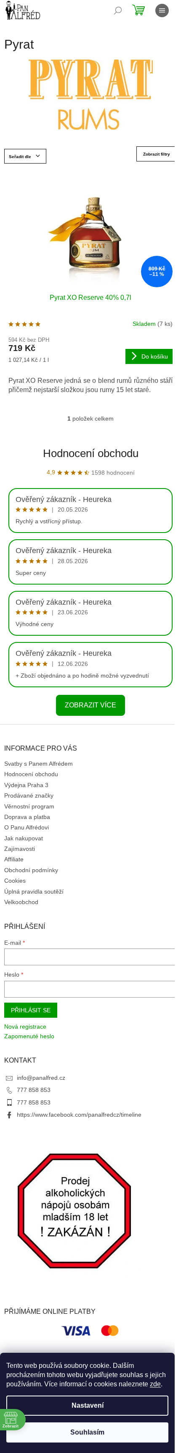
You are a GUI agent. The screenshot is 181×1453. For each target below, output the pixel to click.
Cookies (15, 880)
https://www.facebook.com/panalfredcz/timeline (79, 1114)
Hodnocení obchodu (90, 453)
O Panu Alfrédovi (26, 827)
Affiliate (14, 859)
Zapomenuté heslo (29, 1036)
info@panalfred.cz (41, 1077)
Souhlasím (87, 1432)
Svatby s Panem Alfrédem (38, 763)
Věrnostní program (29, 806)
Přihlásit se (31, 1010)
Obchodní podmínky (31, 870)
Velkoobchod (21, 902)
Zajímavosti (19, 848)
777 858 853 (34, 1090)
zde (155, 1384)
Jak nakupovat (23, 838)
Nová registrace (25, 1026)
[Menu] (162, 10)
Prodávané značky (28, 795)
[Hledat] (117, 10)
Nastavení (88, 1405)
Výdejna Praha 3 (26, 785)
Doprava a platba (27, 817)
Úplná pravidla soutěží (34, 891)
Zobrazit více (90, 705)
